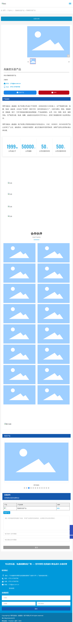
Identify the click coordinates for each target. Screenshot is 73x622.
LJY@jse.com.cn (15, 83)
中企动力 (11, 621)
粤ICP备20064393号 (8, 618)
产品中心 (10, 10)
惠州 (16, 621)
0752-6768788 (15, 87)
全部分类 (36, 19)
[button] (24, 488)
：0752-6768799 (12, 581)
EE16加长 (36, 485)
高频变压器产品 (19, 10)
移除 (58, 508)
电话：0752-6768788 (11, 578)
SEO (20, 621)
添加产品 (6, 512)
